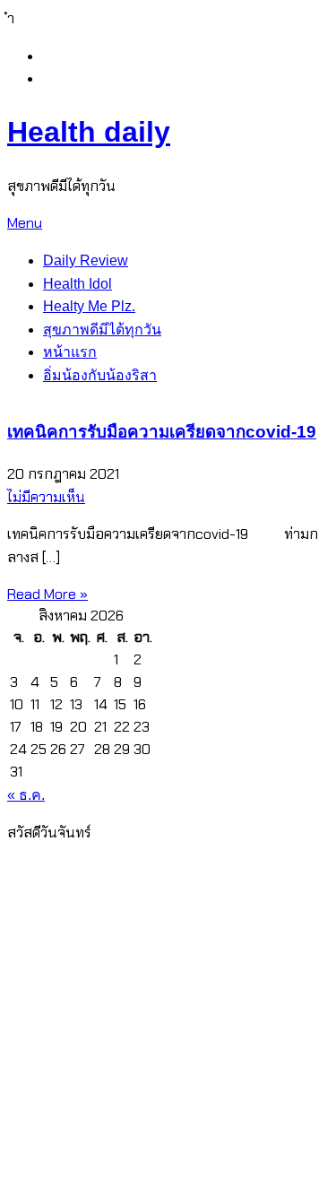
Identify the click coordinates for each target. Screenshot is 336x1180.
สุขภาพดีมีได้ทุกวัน (102, 329)
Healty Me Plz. (89, 306)
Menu (24, 222)
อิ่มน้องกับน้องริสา (100, 375)
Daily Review (85, 260)
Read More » (47, 594)
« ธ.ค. (26, 795)
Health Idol (77, 283)
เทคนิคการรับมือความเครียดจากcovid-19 (161, 431)
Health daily (88, 132)
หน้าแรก (70, 352)
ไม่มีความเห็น (46, 497)
